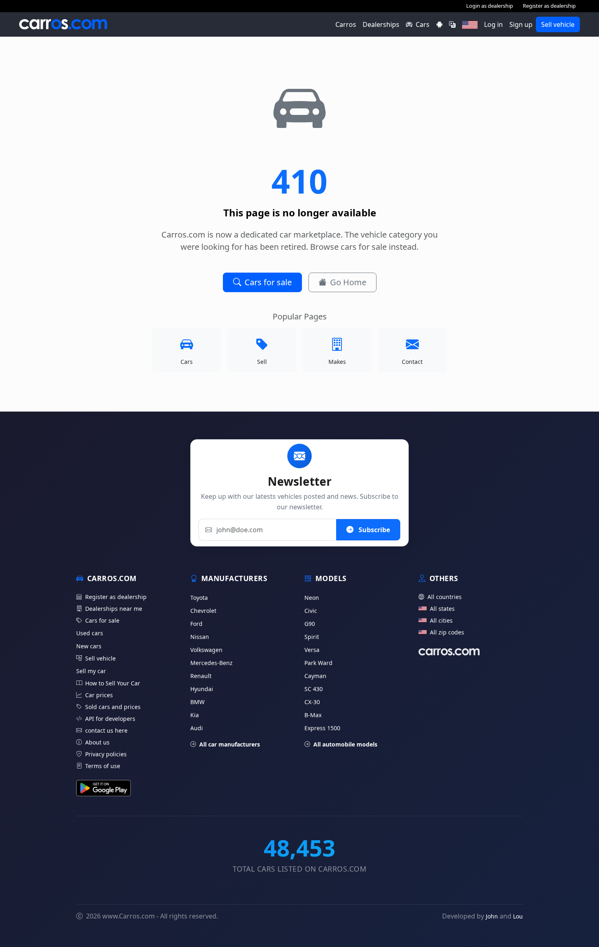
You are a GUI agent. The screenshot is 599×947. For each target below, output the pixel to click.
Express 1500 (322, 728)
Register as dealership (549, 5)
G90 (309, 624)
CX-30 (312, 702)
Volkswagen (206, 650)
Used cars (89, 633)
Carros (345, 24)
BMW (197, 702)
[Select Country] (470, 24)
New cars (88, 646)
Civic (310, 610)
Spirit (311, 637)
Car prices (99, 695)
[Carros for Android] (439, 24)
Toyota (199, 597)
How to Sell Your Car (112, 683)
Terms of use (102, 766)
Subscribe (373, 529)
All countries (444, 597)
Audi (196, 728)
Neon (311, 597)
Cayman (315, 676)
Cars (422, 24)
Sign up (521, 24)
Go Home (348, 282)
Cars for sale (268, 282)
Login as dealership (489, 5)
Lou (518, 916)
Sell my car (91, 671)
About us (97, 742)
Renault (200, 676)
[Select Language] (452, 24)
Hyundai (201, 689)
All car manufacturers (229, 744)
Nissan (199, 637)
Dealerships (381, 24)
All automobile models (345, 744)
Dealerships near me (113, 608)
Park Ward (318, 663)
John (492, 916)
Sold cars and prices (113, 707)
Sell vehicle (558, 24)
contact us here (106, 730)
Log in (493, 24)
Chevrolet (203, 610)
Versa (311, 650)
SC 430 (313, 689)
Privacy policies (106, 754)
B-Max (313, 715)
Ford (196, 624)
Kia (194, 715)
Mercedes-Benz (211, 663)
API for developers (110, 718)
